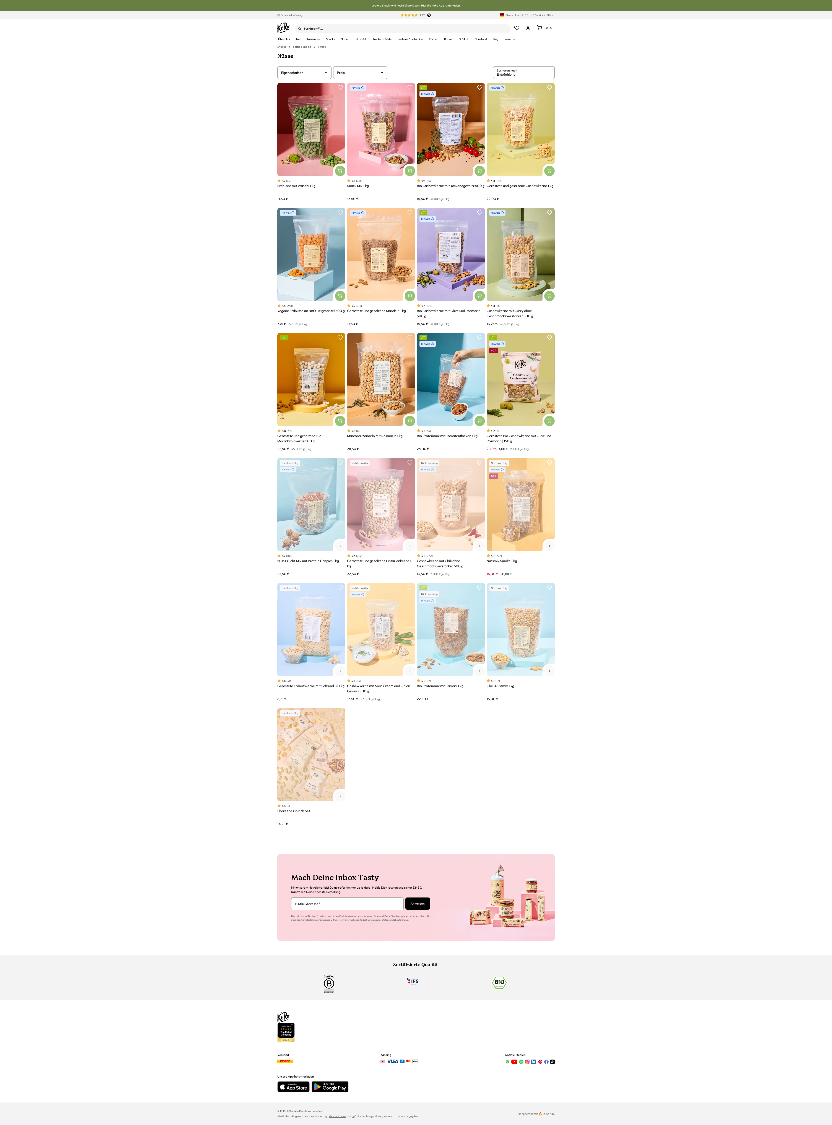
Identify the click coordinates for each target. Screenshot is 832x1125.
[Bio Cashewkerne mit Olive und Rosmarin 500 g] (451, 266)
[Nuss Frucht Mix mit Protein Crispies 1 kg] (311, 516)
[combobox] (403, 28)
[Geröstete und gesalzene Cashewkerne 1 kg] (521, 141)
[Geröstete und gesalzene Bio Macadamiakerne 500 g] (311, 391)
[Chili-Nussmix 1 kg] (521, 641)
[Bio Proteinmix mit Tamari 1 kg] (451, 641)
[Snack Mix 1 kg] (381, 141)
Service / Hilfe (543, 15)
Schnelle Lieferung (291, 15)
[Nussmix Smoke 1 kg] (521, 516)
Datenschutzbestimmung (395, 919)
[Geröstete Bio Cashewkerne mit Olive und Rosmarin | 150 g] (521, 391)
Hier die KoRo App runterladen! (440, 5)
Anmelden (418, 904)
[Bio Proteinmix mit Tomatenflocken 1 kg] (451, 391)
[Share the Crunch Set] (311, 766)
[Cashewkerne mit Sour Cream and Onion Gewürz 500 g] (381, 641)
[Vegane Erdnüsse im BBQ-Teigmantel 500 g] (311, 266)
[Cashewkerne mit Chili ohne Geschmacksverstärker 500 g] (451, 516)
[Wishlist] (517, 28)
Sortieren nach (507, 70)
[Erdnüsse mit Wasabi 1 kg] (311, 141)
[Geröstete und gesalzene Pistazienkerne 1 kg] (381, 516)
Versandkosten (337, 1116)
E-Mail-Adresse (307, 904)
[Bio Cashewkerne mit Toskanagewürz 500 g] (451, 141)
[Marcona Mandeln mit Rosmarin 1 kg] (381, 391)
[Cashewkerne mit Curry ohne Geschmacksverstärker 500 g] (521, 266)
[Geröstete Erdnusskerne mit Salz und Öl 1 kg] (311, 641)
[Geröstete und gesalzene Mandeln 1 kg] (381, 266)
